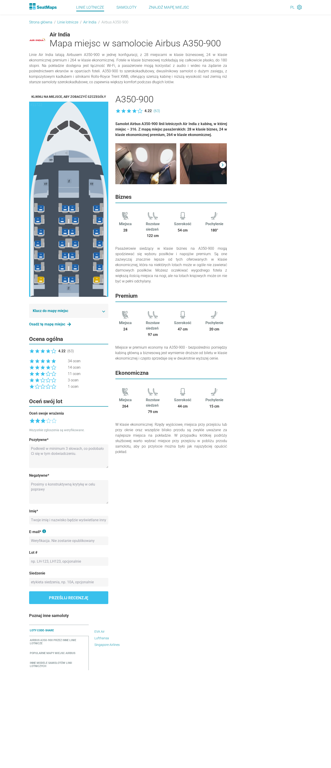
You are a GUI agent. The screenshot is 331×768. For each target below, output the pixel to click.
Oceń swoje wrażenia (46, 413)
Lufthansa (101, 638)
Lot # (33, 552)
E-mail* (35, 532)
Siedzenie (37, 573)
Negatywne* (39, 475)
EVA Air (99, 631)
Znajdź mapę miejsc (169, 7)
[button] (137, 111)
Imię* (33, 511)
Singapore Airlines (107, 645)
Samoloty (126, 7)
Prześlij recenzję (68, 597)
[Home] (43, 6)
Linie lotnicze (90, 7)
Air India (89, 22)
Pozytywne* (38, 440)
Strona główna (40, 22)
